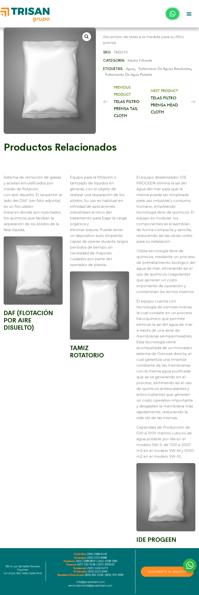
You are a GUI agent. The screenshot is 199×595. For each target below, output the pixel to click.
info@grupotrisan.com (90, 582)
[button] (189, 14)
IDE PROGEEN (156, 539)
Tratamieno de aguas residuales (164, 69)
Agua (130, 69)
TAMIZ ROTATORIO (87, 351)
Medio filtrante (140, 60)
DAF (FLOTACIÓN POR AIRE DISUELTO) (28, 320)
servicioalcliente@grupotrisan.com (90, 585)
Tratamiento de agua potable (128, 74)
